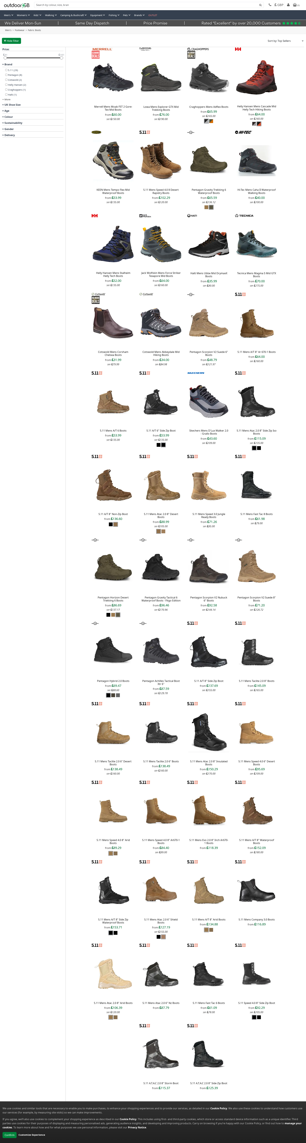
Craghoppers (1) (17, 89)
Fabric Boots (34, 30)
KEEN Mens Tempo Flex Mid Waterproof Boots (113, 191)
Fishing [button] (113, 15)
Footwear (20, 30)
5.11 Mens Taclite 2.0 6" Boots (161, 761)
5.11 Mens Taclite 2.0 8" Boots (256, 681)
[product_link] (113, 78)
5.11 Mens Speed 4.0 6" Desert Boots (256, 763)
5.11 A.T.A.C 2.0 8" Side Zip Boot (208, 1083)
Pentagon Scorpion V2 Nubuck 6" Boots (208, 599)
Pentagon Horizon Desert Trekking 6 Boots (113, 599)
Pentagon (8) (15, 74)
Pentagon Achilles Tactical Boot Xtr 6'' (161, 682)
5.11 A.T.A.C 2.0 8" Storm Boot (160, 1083)
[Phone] (270, 5)
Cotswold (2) (15, 79)
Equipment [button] (96, 15)
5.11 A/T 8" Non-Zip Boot (113, 514)
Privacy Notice (137, 1127)
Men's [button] (7, 15)
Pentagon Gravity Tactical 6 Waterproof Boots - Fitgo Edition (161, 599)
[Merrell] (102, 48)
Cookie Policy (218, 1108)
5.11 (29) (13, 70)
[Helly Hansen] (238, 48)
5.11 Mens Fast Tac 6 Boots (209, 1003)
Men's (8, 30)
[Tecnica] (244, 215)
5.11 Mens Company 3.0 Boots (257, 919)
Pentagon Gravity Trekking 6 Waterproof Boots (209, 191)
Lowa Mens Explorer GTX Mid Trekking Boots (161, 108)
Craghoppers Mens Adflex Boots (208, 107)
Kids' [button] (36, 15)
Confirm (10, 1135)
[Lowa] (145, 48)
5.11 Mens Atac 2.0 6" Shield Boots (161, 921)
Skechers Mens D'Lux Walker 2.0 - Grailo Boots (208, 432)
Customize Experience (31, 1134)
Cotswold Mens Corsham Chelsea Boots (113, 353)
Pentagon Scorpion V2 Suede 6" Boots (209, 353)
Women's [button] (22, 15)
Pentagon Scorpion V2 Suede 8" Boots (256, 599)
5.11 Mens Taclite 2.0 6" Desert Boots (113, 763)
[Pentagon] (190, 132)
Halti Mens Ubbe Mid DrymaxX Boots (208, 274)
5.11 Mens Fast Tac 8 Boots (256, 514)
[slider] (5, 57)
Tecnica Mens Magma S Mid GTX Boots (256, 274)
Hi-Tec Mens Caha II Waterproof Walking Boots (256, 191)
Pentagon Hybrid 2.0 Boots (113, 681)
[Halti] (192, 215)
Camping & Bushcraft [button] (72, 15)
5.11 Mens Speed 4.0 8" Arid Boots (113, 841)
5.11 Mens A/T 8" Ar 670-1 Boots (256, 352)
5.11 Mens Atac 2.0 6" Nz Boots (160, 1003)
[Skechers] (195, 372)
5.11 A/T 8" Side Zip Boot (208, 681)
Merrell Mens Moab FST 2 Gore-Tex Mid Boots (113, 108)
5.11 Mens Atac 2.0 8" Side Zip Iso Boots (257, 432)
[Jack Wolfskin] (145, 215)
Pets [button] (125, 15)
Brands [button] (138, 15)
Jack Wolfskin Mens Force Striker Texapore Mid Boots (161, 274)
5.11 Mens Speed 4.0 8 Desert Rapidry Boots (161, 191)
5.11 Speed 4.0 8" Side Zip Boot (256, 1003)
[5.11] (144, 132)
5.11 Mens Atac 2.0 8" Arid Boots (113, 1003)
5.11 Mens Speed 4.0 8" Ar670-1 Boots (161, 841)
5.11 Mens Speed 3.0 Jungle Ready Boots (209, 515)
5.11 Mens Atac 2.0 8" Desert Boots (161, 515)
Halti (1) (12, 94)
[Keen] (96, 132)
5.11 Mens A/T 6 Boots (113, 430)
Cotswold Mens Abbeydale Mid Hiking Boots (161, 353)
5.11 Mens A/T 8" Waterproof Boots (256, 841)
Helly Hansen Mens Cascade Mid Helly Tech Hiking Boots (256, 108)
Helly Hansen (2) (17, 84)
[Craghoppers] (198, 48)
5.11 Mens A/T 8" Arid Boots (209, 919)
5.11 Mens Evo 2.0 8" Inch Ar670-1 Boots (208, 841)
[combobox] (149, 5)
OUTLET (152, 15)
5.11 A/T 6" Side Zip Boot (161, 430)
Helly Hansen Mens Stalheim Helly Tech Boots (113, 274)
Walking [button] (50, 15)
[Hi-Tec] (243, 132)
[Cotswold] (98, 294)
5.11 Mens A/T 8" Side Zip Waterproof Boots (113, 921)
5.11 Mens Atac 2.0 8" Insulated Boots (209, 763)
